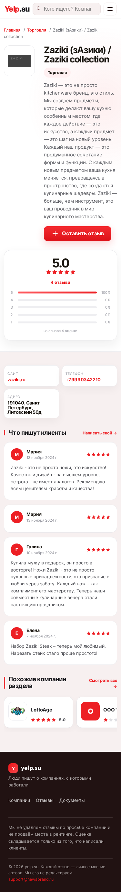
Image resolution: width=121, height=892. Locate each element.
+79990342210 (83, 380)
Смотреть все (103, 683)
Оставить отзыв (83, 233)
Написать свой (100, 433)
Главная (12, 30)
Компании (19, 800)
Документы (72, 800)
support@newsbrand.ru (31, 879)
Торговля (36, 30)
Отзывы (45, 800)
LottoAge (41, 709)
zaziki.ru (16, 380)
